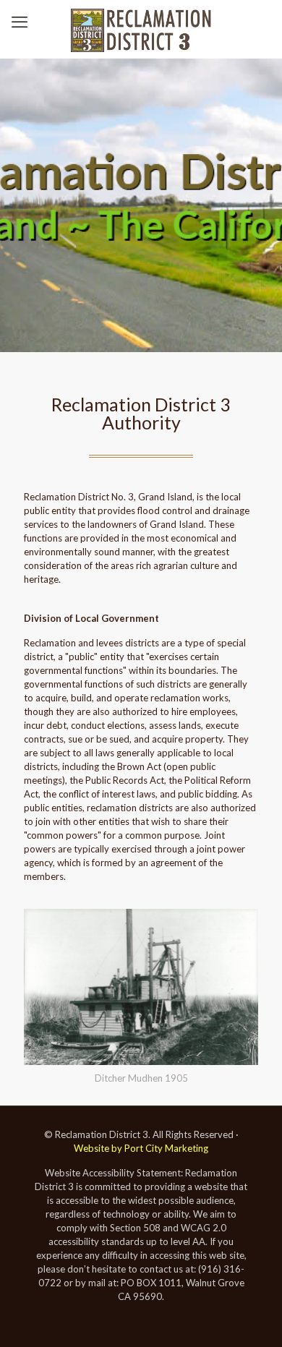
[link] (141, 1000)
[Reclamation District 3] (141, 29)
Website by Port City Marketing (141, 1148)
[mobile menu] (19, 21)
